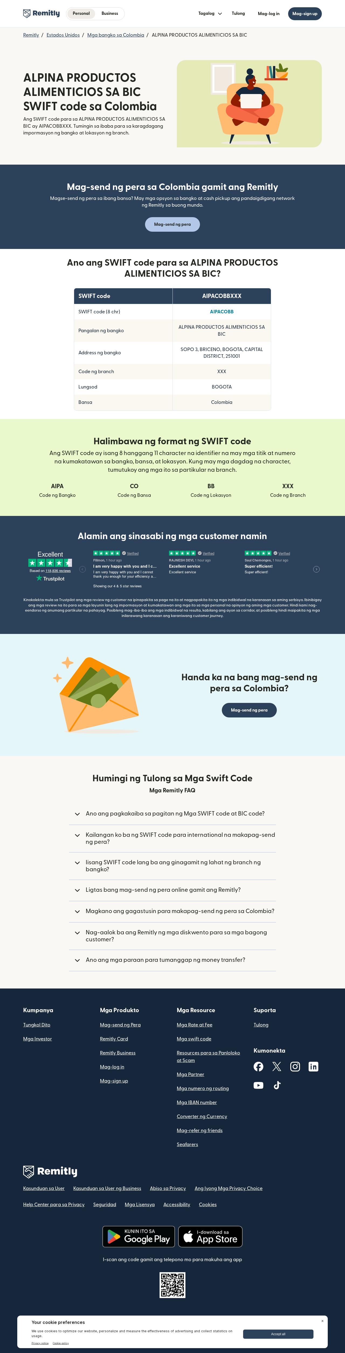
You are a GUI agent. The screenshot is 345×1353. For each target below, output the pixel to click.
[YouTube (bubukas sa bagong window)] (258, 1085)
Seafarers (187, 1144)
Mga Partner (190, 1074)
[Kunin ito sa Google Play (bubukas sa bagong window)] (138, 1236)
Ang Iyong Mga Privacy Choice (229, 1188)
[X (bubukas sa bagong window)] (277, 1066)
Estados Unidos (63, 35)
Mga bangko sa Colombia (115, 35)
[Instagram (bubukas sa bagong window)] (295, 1066)
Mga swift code (194, 1039)
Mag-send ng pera (172, 224)
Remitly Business (118, 1053)
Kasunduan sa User (44, 1188)
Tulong (238, 13)
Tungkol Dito (36, 1025)
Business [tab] (110, 13)
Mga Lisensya (140, 1204)
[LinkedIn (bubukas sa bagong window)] (313, 1066)
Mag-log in (112, 1067)
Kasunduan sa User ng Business (107, 1188)
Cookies (208, 1204)
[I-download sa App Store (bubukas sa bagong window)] (210, 1236)
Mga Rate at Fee (194, 1025)
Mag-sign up (114, 1081)
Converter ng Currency (202, 1116)
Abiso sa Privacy (168, 1188)
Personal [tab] (81, 13)
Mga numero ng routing (203, 1088)
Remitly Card (114, 1039)
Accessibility (176, 1204)
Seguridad (104, 1204)
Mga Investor (37, 1039)
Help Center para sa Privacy (54, 1204)
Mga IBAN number (197, 1102)
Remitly (31, 35)
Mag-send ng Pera (120, 1025)
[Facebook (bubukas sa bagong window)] (258, 1066)
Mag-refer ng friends (200, 1130)
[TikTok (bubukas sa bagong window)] (277, 1085)
